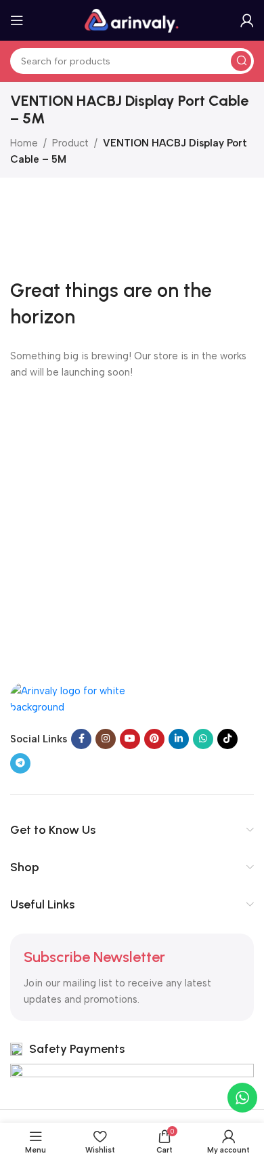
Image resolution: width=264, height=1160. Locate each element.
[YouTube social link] (130, 739)
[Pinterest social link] (154, 739)
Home (24, 143)
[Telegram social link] (20, 763)
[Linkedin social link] (179, 739)
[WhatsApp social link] (203, 739)
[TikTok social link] (227, 739)
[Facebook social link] (81, 739)
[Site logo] (132, 20)
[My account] (247, 20)
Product (70, 143)
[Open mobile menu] (16, 20)
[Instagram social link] (105, 739)
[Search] (241, 61)
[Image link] (78, 698)
